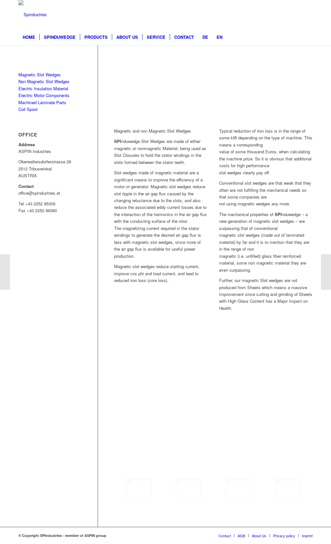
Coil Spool (27, 109)
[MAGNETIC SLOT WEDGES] (5, 272)
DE (205, 37)
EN (219, 37)
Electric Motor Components (43, 95)
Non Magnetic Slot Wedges (43, 81)
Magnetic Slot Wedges (39, 74)
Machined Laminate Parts (42, 102)
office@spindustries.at (190, 388)
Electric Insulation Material (43, 88)
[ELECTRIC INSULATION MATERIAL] (326, 272)
